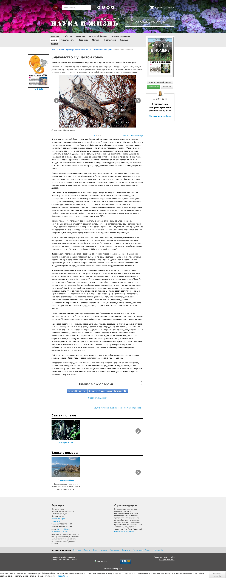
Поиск (147, 550)
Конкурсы (103, 550)
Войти (171, 7)
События (67, 36)
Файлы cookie (157, 550)
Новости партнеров (120, 36)
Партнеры (77, 550)
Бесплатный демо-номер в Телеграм (106, 391)
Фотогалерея (137, 550)
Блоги (95, 550)
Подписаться (154, 87)
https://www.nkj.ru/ (58, 519)
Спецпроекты (67, 40)
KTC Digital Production (166, 560)
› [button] (138, 101)
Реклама (124, 40)
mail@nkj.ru (56, 521)
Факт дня (80, 36)
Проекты (87, 550)
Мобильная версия (113, 568)
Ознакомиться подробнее (124, 531)
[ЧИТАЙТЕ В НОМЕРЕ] (160, 31)
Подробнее (63, 576)
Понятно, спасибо (217, 574)
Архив (54, 40)
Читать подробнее (160, 116)
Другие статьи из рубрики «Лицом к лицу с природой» (118, 407)
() (160, 7)
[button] (94, 135)
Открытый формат (98, 36)
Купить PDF (167, 87)
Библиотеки (110, 40)
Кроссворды (114, 550)
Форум (54, 43)
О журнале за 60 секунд (150, 21)
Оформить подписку (97, 398)
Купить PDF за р (76, 391)
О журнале (126, 550)
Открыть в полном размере (132, 135)
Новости (55, 36)
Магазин (96, 40)
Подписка (83, 40)
